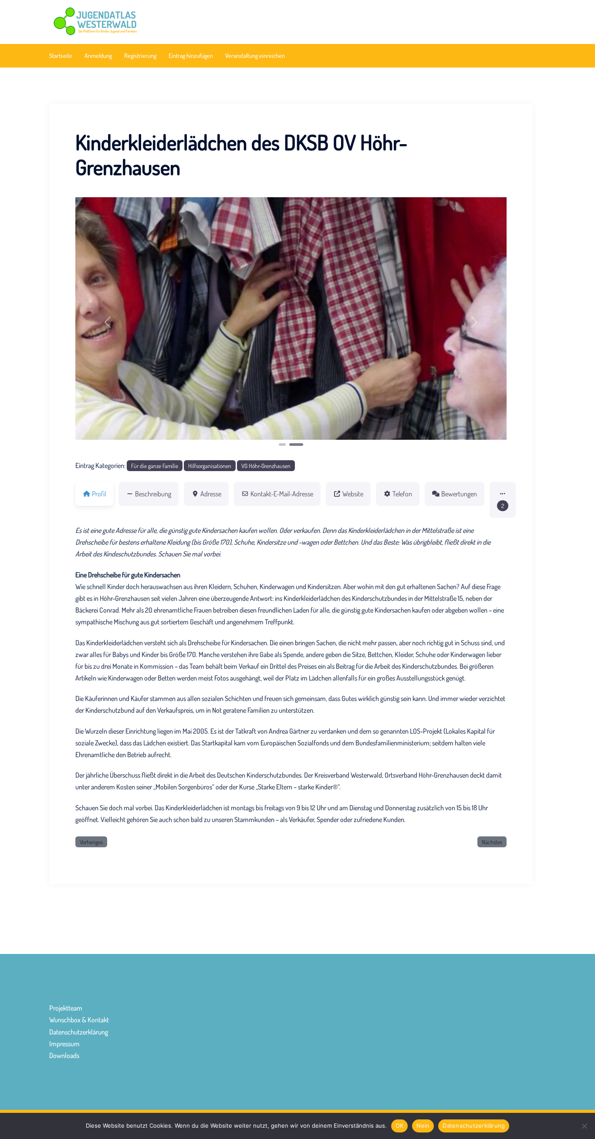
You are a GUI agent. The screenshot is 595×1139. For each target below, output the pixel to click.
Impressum (64, 1043)
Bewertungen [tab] (459, 493)
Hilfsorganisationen (209, 465)
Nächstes (492, 842)
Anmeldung (98, 55)
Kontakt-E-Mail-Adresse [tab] (281, 493)
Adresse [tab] (210, 493)
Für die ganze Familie (154, 465)
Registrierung (140, 55)
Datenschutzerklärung (78, 1032)
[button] (107, 322)
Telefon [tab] (402, 493)
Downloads (64, 1055)
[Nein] (584, 1126)
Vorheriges (91, 842)
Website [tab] (352, 493)
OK (400, 1125)
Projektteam (65, 1008)
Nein (422, 1125)
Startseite (60, 55)
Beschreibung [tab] (153, 493)
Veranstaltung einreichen (255, 55)
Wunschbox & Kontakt (79, 1019)
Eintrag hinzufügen (191, 55)
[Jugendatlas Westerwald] (125, 21)
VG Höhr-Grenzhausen (266, 465)
